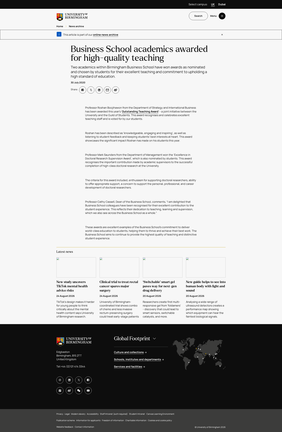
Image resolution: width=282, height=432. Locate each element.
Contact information (84, 426)
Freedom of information (113, 420)
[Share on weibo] (115, 90)
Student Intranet (137, 413)
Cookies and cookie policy (160, 420)
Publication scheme (65, 420)
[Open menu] (222, 16)
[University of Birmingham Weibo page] (69, 390)
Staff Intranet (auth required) (114, 413)
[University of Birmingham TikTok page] (59, 390)
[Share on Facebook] (82, 90)
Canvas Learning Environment (160, 413)
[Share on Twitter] (90, 90)
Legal (67, 413)
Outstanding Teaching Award (140, 111)
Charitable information (135, 420)
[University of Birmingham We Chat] (78, 390)
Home (59, 26)
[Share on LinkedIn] (99, 90)
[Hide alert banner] (222, 34)
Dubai (222, 4)
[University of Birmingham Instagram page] (59, 380)
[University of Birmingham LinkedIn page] (69, 380)
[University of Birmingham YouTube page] (88, 390)
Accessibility (93, 413)
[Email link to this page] (107, 90)
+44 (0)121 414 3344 (73, 366)
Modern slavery (78, 413)
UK (213, 4)
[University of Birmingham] (72, 16)
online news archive (105, 34)
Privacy (59, 413)
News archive (76, 26)
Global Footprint (132, 338)
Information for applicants (88, 420)
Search (198, 16)
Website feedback (64, 426)
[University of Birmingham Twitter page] (78, 380)
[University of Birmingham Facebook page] (88, 380)
